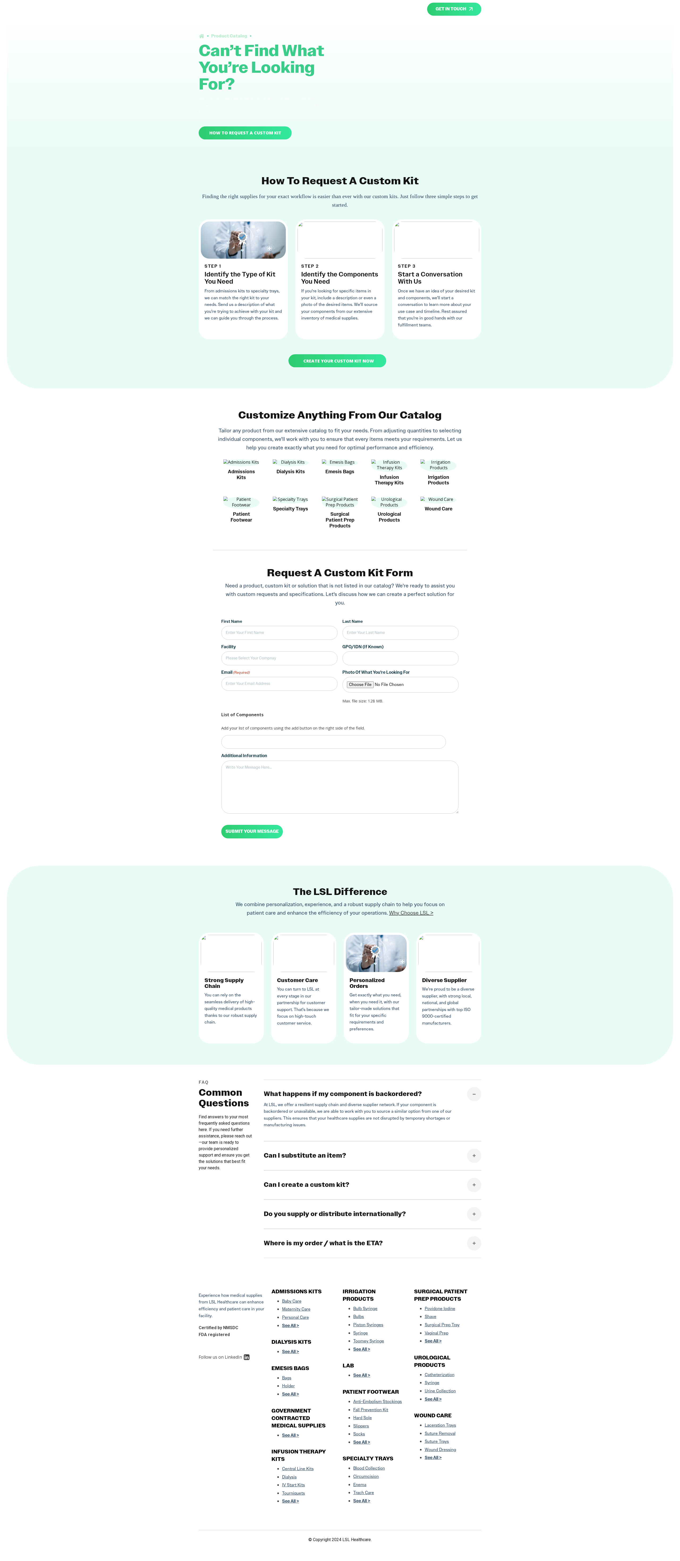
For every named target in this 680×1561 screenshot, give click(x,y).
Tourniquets (293, 1493)
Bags (286, 1377)
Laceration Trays (440, 1425)
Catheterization (439, 1374)
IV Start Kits (293, 1484)
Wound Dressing (440, 1449)
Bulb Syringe (365, 1308)
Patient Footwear (371, 1391)
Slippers (361, 1425)
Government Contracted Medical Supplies (298, 1418)
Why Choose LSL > (411, 913)
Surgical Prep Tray (442, 1324)
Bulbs (358, 1316)
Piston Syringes (368, 1324)
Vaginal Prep (436, 1333)
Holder (288, 1385)
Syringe (360, 1333)
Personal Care (295, 1317)
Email (235, 672)
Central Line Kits (298, 1468)
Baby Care (291, 1301)
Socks (359, 1433)
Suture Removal (440, 1433)
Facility (228, 646)
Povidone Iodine (440, 1308)
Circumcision (366, 1476)
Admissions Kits (296, 1291)
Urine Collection (440, 1390)
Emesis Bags (290, 1368)
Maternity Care (296, 1309)
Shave (430, 1316)
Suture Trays (437, 1441)
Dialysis (289, 1476)
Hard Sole (362, 1417)
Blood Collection (369, 1468)
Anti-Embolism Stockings (377, 1401)
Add (449, 742)
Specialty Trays (368, 1458)
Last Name (352, 621)
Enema (359, 1484)
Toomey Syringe (368, 1341)
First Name (231, 621)
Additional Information (244, 755)
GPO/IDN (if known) (363, 646)
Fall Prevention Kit (370, 1409)
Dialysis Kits (291, 1341)
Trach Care (363, 1492)
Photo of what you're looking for (376, 672)
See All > (290, 1325)
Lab (348, 1365)
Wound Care (433, 1415)
